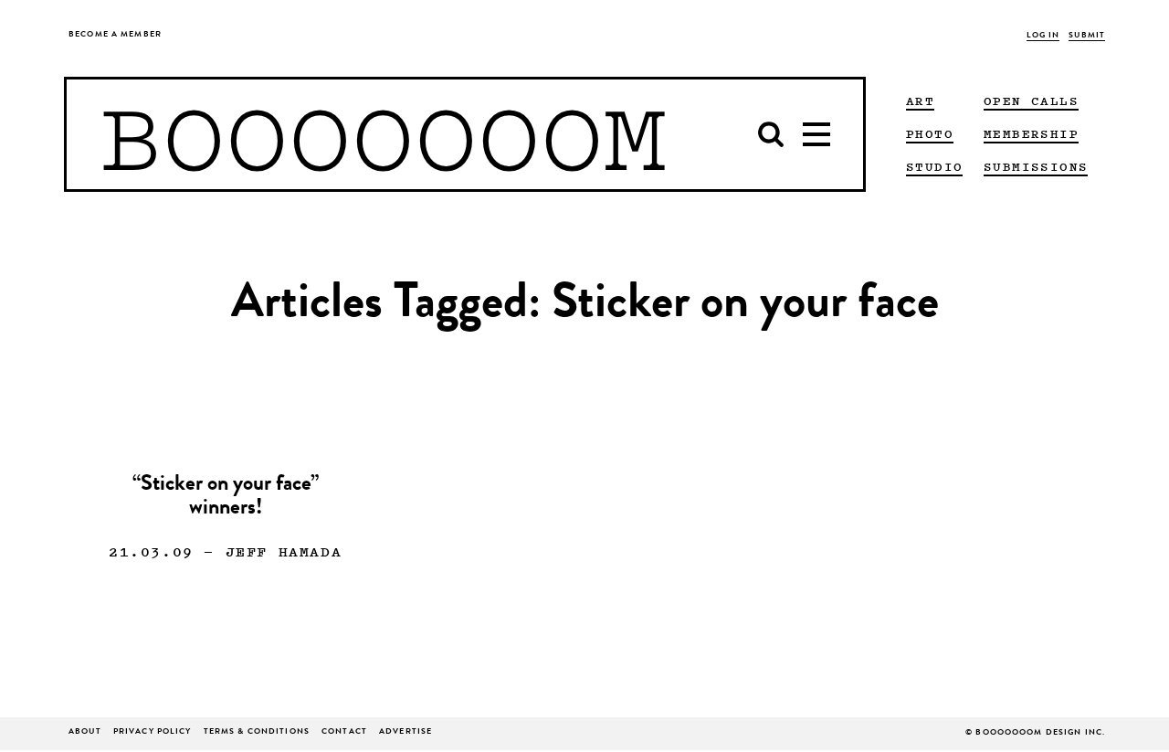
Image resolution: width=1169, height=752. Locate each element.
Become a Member (115, 35)
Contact (344, 732)
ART (920, 100)
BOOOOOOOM (383, 134)
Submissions (1036, 166)
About (84, 732)
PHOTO (929, 133)
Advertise (405, 732)
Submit (1087, 36)
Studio (934, 166)
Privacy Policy (152, 732)
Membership (1031, 133)
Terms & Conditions (257, 732)
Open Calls (1031, 100)
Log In (1043, 36)
